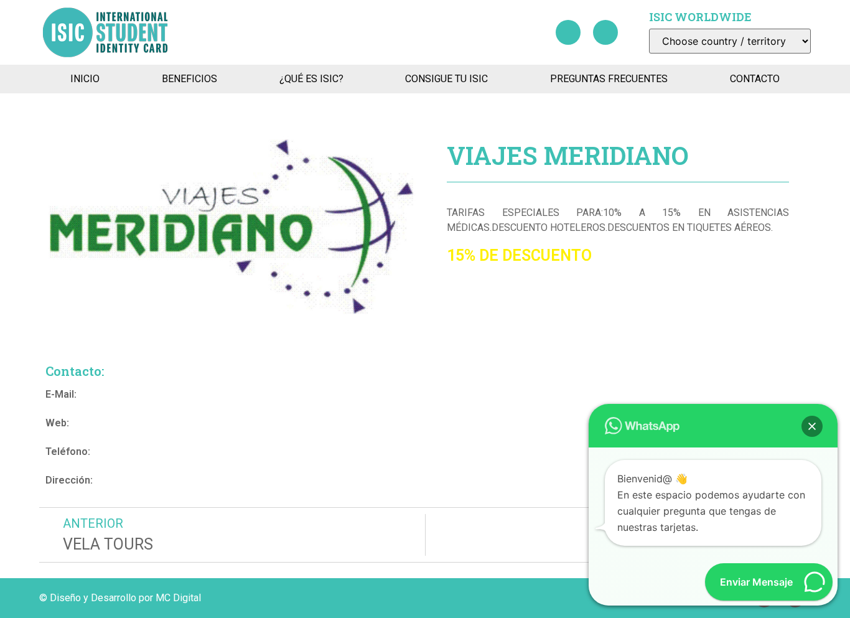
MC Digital (178, 598)
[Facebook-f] (568, 32)
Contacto (755, 79)
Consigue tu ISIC (446, 79)
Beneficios (189, 79)
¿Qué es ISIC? (311, 79)
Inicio (85, 79)
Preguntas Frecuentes (609, 79)
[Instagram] (605, 32)
